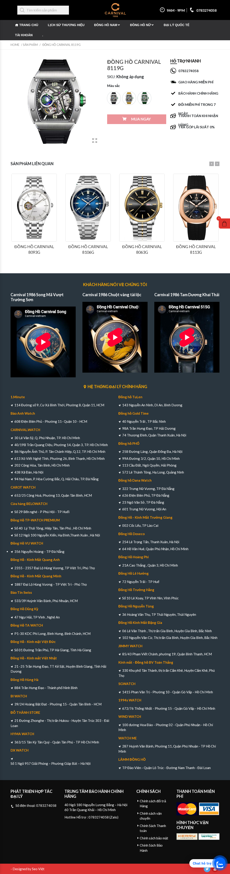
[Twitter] (207, 868)
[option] (114, 98)
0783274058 (206, 10)
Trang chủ (28, 25)
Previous (211, 164)
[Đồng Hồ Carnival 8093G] (34, 207)
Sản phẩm (30, 45)
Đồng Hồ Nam (105, 25)
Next (217, 164)
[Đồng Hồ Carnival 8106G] (88, 207)
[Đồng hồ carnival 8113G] (195, 207)
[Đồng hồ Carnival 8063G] (141, 207)
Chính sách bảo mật (154, 838)
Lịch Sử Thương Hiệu (66, 25)
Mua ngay (141, 119)
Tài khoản (24, 35)
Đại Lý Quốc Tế (176, 25)
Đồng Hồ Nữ (140, 25)
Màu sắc (113, 86)
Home (15, 45)
